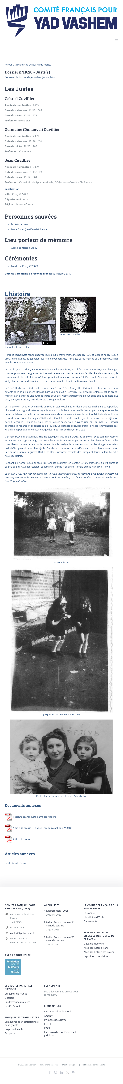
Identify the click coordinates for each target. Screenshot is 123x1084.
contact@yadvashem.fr (22, 933)
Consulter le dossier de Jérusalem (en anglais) (29, 77)
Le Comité (89, 912)
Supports (10, 1033)
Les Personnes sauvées (17, 1001)
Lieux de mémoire (94, 943)
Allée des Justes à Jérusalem (99, 951)
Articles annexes (20, 853)
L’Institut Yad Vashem (95, 917)
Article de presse (22, 839)
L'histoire (17, 294)
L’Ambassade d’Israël (55, 1019)
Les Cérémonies (13, 1006)
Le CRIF (48, 1024)
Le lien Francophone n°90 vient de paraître (60, 939)
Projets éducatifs (14, 1029)
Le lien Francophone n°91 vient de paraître (60, 924)
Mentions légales (70, 1064)
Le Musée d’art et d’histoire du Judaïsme (60, 1034)
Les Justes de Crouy (15, 863)
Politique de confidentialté (93, 1064)
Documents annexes (23, 805)
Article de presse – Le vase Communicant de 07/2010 (42, 827)
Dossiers (9, 997)
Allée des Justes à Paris (96, 947)
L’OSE (47, 1028)
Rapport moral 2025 (57, 910)
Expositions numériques (97, 956)
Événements (90, 921)
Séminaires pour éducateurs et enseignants (21, 1023)
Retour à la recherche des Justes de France (28, 64)
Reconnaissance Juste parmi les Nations (34, 816)
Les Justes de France (16, 993)
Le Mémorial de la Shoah (57, 1011)
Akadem (48, 1015)
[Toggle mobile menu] (116, 40)
